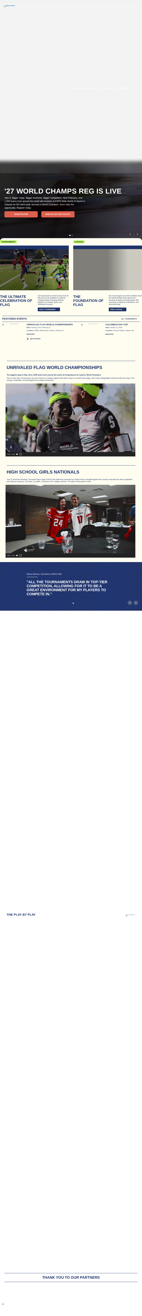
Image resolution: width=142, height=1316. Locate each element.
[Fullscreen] (21, 454)
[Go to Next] (136, 603)
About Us (106, 88)
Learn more (123, 88)
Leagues (94, 88)
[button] (70, 235)
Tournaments (80, 88)
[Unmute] (17, 454)
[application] (70, 419)
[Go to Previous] (130, 603)
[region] (71, 201)
